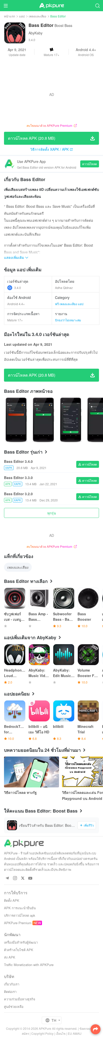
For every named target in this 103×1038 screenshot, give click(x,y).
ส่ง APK (9, 957)
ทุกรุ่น (51, 512)
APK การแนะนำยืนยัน (20, 907)
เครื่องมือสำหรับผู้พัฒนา (21, 942)
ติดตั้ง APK (11, 900)
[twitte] (23, 878)
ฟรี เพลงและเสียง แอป (69, 304)
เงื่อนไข (61, 1033)
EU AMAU (75, 1033)
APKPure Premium (18, 922)
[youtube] (30, 878)
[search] (97, 5)
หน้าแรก (9, 16)
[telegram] (7, 878)
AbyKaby (35, 32)
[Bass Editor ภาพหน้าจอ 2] (70, 420)
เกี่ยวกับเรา (11, 984)
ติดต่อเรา (10, 991)
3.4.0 (17, 287)
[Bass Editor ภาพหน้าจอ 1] (43, 420)
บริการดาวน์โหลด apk (19, 915)
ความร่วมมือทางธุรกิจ (19, 999)
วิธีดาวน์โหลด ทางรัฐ (20, 792)
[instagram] (15, 878)
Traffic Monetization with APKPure (29, 964)
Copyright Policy (42, 1033)
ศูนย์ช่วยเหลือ (14, 1006)
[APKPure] (51, 6)
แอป (22, 16)
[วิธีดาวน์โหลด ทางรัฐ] (31, 772)
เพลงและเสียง (37, 16)
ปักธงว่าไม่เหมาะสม (68, 320)
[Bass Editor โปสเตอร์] (16, 420)
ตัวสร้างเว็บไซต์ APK (18, 949)
